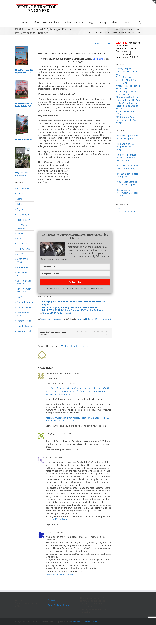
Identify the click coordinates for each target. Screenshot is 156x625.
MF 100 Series (24, 243)
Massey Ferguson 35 (126, 68)
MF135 (20, 254)
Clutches (21, 193)
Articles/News (24, 188)
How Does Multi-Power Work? (127, 121)
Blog (90, 22)
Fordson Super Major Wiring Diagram (127, 137)
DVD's (19, 204)
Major (19, 238)
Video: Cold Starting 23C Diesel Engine (127, 183)
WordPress (76, 621)
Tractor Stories (24, 307)
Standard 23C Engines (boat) (56, 313)
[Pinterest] (86, 331)
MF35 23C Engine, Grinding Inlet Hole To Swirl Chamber (69, 307)
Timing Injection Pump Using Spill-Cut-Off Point (128, 99)
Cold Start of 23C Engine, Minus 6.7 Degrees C (125, 146)
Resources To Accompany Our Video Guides (128, 192)
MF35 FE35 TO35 (92, 319)
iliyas (47, 532)
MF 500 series (23, 248)
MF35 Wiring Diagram (126, 102)
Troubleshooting (25, 326)
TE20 (19, 297)
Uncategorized (24, 331)
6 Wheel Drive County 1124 (126, 113)
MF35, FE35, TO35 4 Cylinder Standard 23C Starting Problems (72, 310)
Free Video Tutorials (22, 226)
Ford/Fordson (23, 219)
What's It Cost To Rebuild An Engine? (128, 87)
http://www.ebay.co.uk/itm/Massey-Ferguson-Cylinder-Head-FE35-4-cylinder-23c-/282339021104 (78, 419)
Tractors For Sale (23, 314)
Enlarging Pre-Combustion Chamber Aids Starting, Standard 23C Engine (74, 303)
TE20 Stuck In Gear (125, 117)
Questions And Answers (24, 282)
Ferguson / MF (24, 214)
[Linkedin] (98, 331)
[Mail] (106, 334)
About (114, 22)
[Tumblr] (90, 331)
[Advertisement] (93, 178)
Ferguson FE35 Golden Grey (127, 73)
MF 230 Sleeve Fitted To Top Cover (127, 175)
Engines (81, 319)
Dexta (19, 198)
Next (108, 43)
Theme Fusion (90, 621)
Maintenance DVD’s (73, 22)
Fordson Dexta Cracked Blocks (127, 107)
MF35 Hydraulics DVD (24, 139)
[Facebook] (77, 331)
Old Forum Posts (22, 274)
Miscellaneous (24, 267)
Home (25, 22)
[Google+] (94, 331)
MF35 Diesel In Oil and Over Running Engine (128, 167)
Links (118, 208)
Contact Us (128, 22)
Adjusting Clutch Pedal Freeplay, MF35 (127, 81)
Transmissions (24, 320)
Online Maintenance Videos (46, 22)
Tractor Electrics (25, 302)
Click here (98, 58)
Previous (99, 43)
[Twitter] (82, 331)
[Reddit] (102, 331)
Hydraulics (22, 233)
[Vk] (106, 331)
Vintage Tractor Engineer (50, 319)
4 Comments (106, 319)
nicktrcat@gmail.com (56, 519)
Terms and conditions (126, 211)
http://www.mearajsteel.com (60, 573)
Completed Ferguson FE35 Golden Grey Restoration (127, 157)
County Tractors (123, 77)
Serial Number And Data (24, 290)
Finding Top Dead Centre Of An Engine (128, 93)
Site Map (102, 22)
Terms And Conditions (58, 605)
